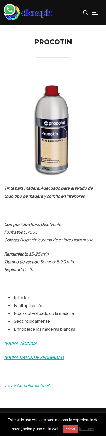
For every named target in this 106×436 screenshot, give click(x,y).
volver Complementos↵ (27, 385)
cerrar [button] (70, 429)
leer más (86, 428)
